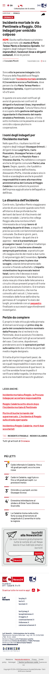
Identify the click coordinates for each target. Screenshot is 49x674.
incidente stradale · (18, 435)
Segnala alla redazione (22, 659)
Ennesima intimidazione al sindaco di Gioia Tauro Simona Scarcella (25, 503)
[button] (43, 14)
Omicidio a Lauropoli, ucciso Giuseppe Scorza (24, 491)
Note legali (12, 662)
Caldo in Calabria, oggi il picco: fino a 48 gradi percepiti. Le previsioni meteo (25, 480)
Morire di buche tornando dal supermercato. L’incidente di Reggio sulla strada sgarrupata (22, 416)
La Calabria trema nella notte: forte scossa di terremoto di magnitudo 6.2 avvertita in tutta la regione (25, 517)
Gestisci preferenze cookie (28, 662)
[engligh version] (8, 5)
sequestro (35, 303)
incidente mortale (26, 78)
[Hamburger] (4, 5)
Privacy (34, 659)
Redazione (9, 659)
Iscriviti (39, 553)
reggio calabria (38, 435)
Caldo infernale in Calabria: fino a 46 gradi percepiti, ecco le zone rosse (26, 467)
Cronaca (16, 13)
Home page (6, 13)
